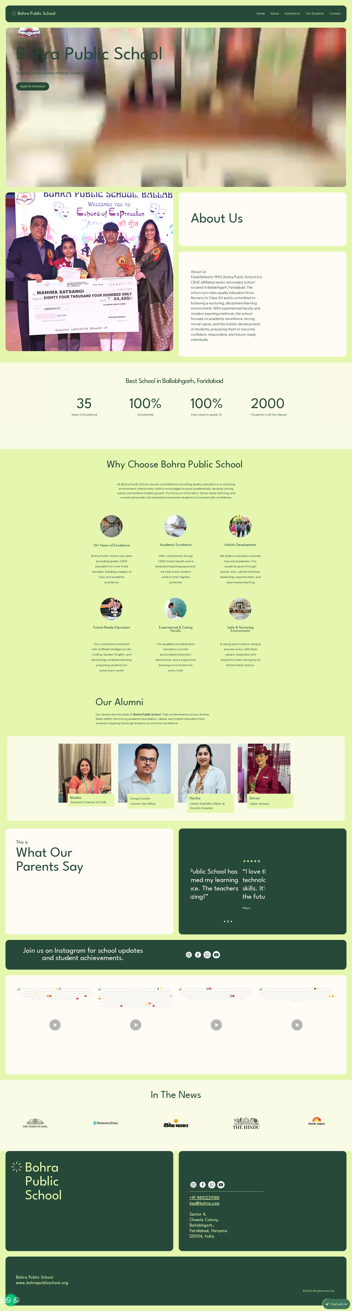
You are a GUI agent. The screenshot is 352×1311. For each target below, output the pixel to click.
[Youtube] (216, 954)
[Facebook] (198, 954)
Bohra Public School (43, 1182)
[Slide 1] (224, 921)
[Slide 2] (227, 921)
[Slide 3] (231, 921)
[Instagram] (188, 954)
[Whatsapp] (207, 954)
